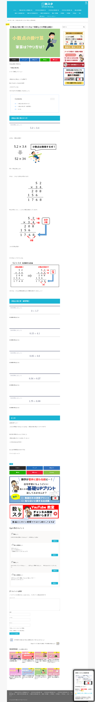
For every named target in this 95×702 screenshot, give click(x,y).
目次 (80, 13)
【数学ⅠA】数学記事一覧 (19, 13)
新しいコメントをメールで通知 (17, 628)
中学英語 (68, 13)
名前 (10, 612)
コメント (12, 597)
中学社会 (74, 13)
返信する (55, 541)
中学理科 (62, 13)
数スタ (17, 699)
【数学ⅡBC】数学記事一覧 (32, 13)
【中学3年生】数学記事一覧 (66, 10)
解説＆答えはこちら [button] (15, 317)
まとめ (19, 109)
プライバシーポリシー (51, 16)
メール (10, 617)
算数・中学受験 (55, 13)
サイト (10, 622)
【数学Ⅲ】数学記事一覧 (44, 13)
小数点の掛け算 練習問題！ (25, 106)
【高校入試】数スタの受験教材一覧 (25, 10)
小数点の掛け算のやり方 (23, 103)
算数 (12, 463)
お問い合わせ (41, 16)
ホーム (15, 10)
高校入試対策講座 (78, 10)
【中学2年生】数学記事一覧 (53, 10)
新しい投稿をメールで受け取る (17, 630)
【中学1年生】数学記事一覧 (40, 10)
